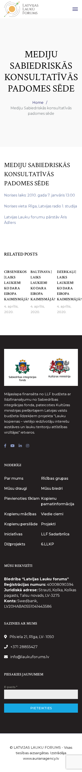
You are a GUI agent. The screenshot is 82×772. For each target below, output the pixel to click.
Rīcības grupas (54, 478)
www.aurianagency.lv (41, 758)
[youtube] (12, 446)
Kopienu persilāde (21, 524)
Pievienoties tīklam (22, 498)
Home (38, 102)
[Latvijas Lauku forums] (21, 9)
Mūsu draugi (15, 488)
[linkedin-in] (20, 446)
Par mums (13, 478)
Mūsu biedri (52, 488)
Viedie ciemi (52, 514)
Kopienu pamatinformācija (57, 501)
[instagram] (27, 446)
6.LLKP (47, 544)
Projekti (48, 524)
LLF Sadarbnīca (55, 534)
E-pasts (10, 687)
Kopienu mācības (20, 514)
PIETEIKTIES (41, 708)
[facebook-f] (5, 446)
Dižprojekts (14, 544)
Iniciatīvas (13, 534)
